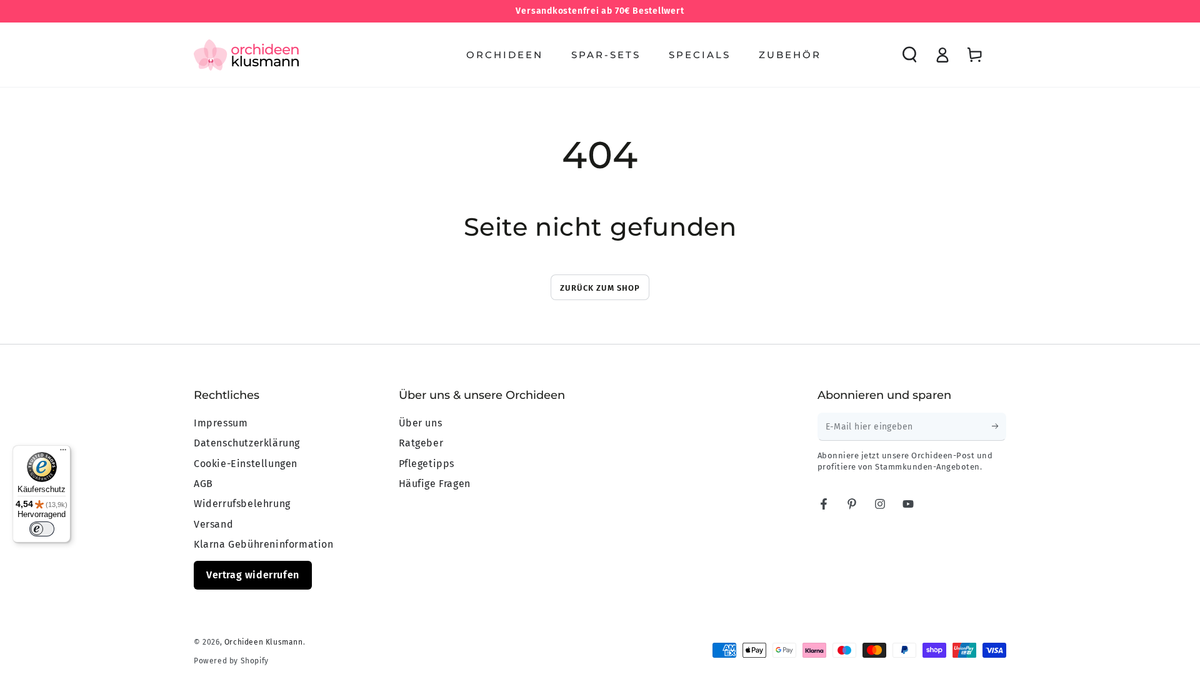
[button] (909, 55)
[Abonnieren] (999, 426)
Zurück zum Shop (600, 288)
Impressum (221, 423)
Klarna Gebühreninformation (264, 544)
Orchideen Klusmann (263, 642)
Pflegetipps (427, 464)
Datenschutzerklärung (247, 443)
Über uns (420, 423)
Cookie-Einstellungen (246, 464)
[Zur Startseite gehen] (246, 55)
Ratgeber (421, 443)
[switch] (41, 528)
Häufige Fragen (435, 484)
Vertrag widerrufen (252, 575)
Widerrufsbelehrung (242, 504)
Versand (213, 524)
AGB (203, 484)
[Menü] (63, 452)
